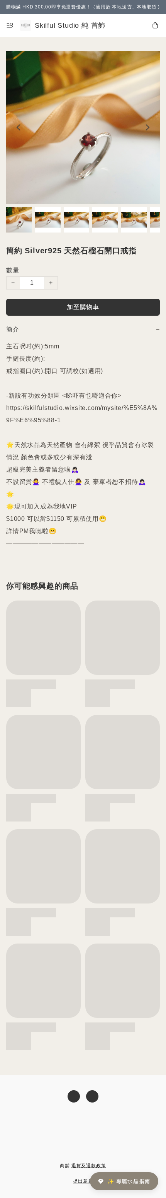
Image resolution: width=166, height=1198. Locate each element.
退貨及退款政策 (88, 1165)
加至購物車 (83, 307)
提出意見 (83, 1181)
